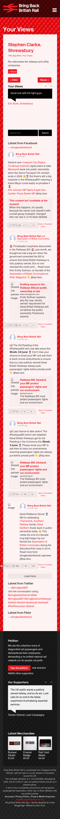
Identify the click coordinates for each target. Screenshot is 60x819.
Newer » (44, 80)
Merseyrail (13, 169)
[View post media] (11, 507)
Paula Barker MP (26, 193)
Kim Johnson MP (17, 190)
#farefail (21, 602)
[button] (22, 225)
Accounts (9, 796)
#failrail (30, 606)
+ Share (12, 71)
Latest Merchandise (21, 733)
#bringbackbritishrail (19, 595)
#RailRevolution (17, 606)
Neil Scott (40, 805)
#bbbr (34, 595)
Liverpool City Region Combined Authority (27, 164)
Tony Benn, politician (19, 718)
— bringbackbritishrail (20, 147)
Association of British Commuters (28, 273)
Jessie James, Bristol (19, 118)
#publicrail (31, 602)
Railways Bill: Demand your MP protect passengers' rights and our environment (33, 385)
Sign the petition (19, 668)
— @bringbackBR (18, 587)
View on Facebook (45, 224)
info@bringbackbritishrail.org (30, 799)
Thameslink (26, 521)
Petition (13, 640)
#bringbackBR (16, 598)
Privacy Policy (22, 796)
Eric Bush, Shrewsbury (20, 103)
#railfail (12, 602)
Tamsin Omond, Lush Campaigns (26, 715)
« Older (14, 80)
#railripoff (43, 602)
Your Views (18, 29)
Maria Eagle (33, 190)
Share (43, 226)
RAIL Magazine (18, 277)
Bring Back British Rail (21, 8)
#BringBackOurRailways (37, 598)
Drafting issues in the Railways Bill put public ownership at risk (33, 287)
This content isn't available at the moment (28, 202)
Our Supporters (18, 682)
